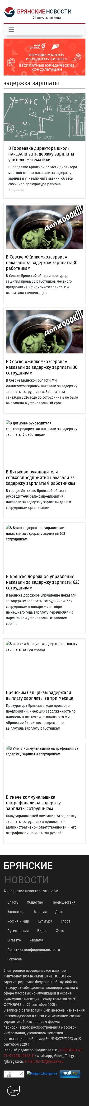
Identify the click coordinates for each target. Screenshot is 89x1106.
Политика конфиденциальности (33, 949)
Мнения (40, 912)
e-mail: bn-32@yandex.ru (43, 1061)
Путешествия (18, 930)
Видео (42, 930)
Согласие (14, 959)
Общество (35, 902)
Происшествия (63, 902)
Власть (12, 902)
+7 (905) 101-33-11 (21, 1055)
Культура (45, 921)
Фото (60, 930)
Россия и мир (18, 921)
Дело (59, 912)
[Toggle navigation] (11, 29)
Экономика (16, 912)
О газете (14, 940)
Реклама (36, 940)
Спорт (65, 921)
